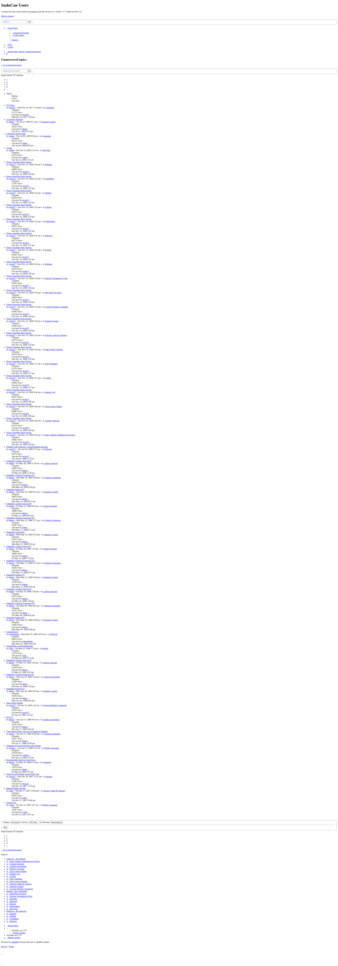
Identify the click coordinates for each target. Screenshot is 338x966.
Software (48, 236)
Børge (11, 122)
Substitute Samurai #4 (15, 618)
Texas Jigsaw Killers (53, 406)
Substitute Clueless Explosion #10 (20, 603)
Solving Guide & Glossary (56, 335)
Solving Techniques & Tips (56, 278)
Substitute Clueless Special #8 (18, 504)
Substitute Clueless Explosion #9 (20, 674)
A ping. (9, 148)
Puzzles (48, 250)
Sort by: (25, 822)
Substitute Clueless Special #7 (18, 546)
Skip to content (7, 16)
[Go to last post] (30, 115)
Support (48, 207)
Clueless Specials (52, 421)
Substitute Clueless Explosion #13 (20, 475)
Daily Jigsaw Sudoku (54, 349)
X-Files (48, 378)
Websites (48, 264)
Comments (49, 107)
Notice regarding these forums (18, 162)
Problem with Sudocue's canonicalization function (27, 447)
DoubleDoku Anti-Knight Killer (19, 646)
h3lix (11, 648)
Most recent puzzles (14, 703)
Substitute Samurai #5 (15, 575)
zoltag (11, 136)
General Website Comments (56, 307)
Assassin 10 (11, 803)
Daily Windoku (51, 364)
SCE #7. (9, 717)
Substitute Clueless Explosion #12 (20, 518)
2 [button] (6, 82)
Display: (7, 822)
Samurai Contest (48, 122)
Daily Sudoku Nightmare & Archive (60, 435)
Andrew (12, 748)
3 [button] (6, 84)
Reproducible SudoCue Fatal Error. (21, 760)
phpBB (15, 942)
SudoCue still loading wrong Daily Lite (22, 774)
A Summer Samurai (14, 119)
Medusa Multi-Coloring (16, 788)
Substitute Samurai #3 (15, 689)
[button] (7, 89)
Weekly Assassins (51, 748)
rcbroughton (14, 634)
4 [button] (6, 87)
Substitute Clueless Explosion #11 (20, 561)
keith (11, 791)
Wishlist (48, 193)
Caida (11, 805)
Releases (48, 164)
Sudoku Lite (50, 392)
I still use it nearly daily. (16, 134)
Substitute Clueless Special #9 (18, 461)
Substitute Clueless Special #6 (18, 589)
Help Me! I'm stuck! (53, 293)
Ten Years (10, 105)
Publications (50, 221)
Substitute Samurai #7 (15, 489)
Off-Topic (46, 150)
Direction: (46, 822)
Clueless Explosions (52, 478)
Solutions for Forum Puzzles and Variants (23, 746)
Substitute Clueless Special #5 (18, 660)
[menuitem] (20, 33)
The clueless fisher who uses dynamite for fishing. (27, 731)
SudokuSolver (12, 632)
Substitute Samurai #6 (15, 532)
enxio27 (12, 107)
